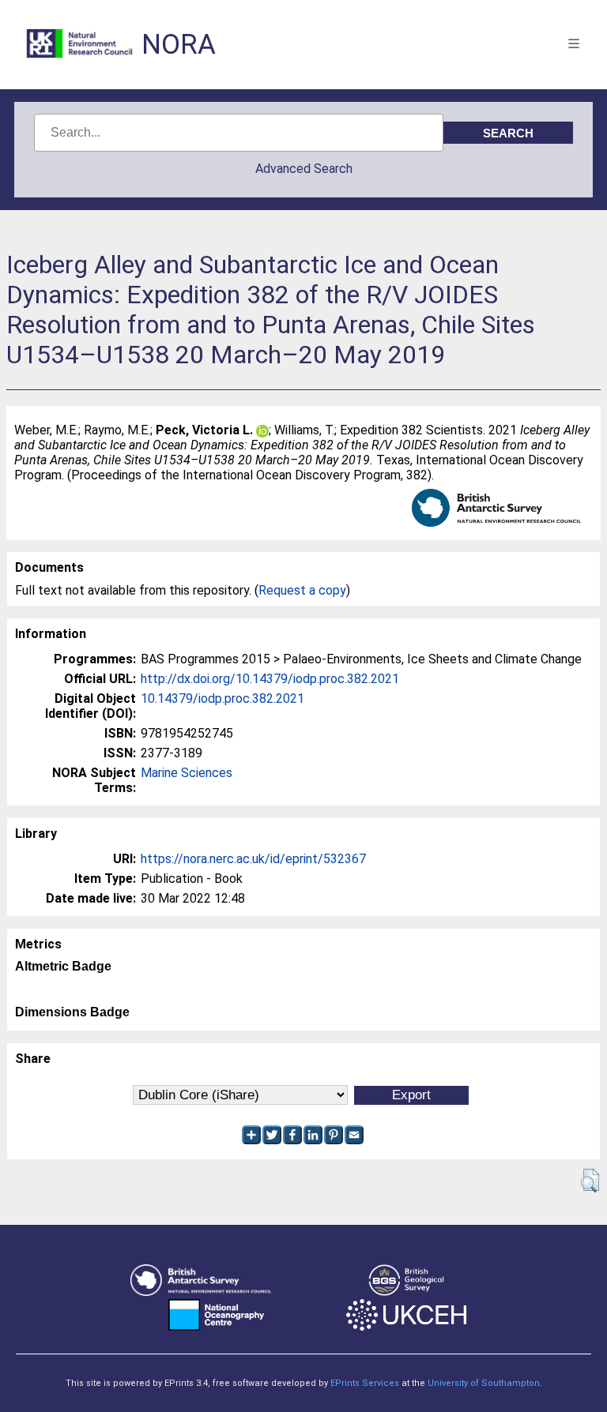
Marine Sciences (186, 772)
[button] (590, 1180)
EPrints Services (364, 1383)
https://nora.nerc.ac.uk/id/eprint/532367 (253, 858)
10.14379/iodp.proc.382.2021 (222, 698)
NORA (178, 44)
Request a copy (302, 590)
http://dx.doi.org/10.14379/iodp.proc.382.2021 (270, 678)
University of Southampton (484, 1383)
